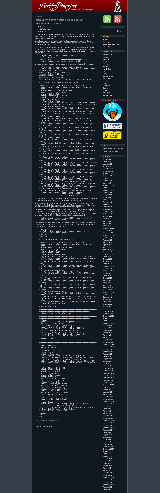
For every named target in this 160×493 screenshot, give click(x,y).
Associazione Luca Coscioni (113, 149)
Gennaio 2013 (108, 342)
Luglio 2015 (107, 276)
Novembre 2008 (108, 423)
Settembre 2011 (108, 378)
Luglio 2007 (107, 461)
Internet (105, 67)
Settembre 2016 (108, 254)
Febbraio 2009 (108, 416)
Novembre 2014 (108, 292)
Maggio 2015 (107, 280)
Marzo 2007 (107, 470)
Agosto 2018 (107, 240)
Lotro (105, 74)
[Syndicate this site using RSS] (107, 23)
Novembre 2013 (108, 318)
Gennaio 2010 (108, 399)
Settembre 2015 (108, 271)
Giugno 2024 (107, 192)
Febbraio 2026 (108, 169)
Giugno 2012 (107, 359)
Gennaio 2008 (108, 447)
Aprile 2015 (107, 283)
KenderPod (107, 69)
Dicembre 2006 (108, 477)
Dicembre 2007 (108, 449)
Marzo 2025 (107, 183)
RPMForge (78, 47)
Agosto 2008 (107, 430)
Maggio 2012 (107, 361)
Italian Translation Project (112, 44)
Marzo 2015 (107, 285)
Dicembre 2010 (108, 385)
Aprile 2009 (107, 411)
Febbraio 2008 (108, 444)
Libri (104, 71)
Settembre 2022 (108, 207)
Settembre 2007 (108, 456)
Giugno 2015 (107, 278)
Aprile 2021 (107, 219)
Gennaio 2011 (108, 382)
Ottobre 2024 (107, 188)
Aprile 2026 (107, 166)
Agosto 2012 (107, 354)
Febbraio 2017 (108, 249)
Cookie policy (108, 42)
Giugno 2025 (107, 181)
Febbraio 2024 (108, 202)
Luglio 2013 (107, 328)
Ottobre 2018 (107, 238)
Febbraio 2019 (108, 233)
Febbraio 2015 (108, 287)
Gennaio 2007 (108, 475)
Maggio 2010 (107, 392)
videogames (107, 95)
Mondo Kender (108, 76)
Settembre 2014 (108, 297)
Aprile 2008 (107, 439)
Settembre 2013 (108, 323)
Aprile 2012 (107, 363)
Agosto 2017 (107, 245)
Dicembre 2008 (108, 420)
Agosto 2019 (107, 230)
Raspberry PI (107, 86)
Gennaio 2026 (108, 171)
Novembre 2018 (108, 235)
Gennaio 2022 (108, 211)
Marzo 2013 (107, 337)
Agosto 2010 (107, 390)
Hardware (106, 64)
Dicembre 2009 (108, 401)
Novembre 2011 (108, 373)
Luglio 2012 (107, 356)
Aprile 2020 (107, 226)
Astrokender (107, 55)
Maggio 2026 (107, 164)
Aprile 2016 (107, 261)
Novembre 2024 (108, 185)
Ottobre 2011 (107, 375)
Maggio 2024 (107, 195)
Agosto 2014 (107, 299)
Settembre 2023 (108, 204)
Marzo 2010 (107, 394)
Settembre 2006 (108, 485)
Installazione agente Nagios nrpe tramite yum (59, 20)
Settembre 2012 (108, 352)
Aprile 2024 (107, 197)
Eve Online (107, 62)
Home (105, 39)
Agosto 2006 (107, 487)
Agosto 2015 (107, 273)
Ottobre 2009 (107, 406)
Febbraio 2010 (108, 397)
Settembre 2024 (108, 190)
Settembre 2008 (108, 428)
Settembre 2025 (108, 178)
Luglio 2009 (107, 409)
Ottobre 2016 (107, 252)
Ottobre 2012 (107, 349)
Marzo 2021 (107, 221)
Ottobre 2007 (107, 454)
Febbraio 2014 (108, 311)
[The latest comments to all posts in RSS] (118, 23)
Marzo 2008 (107, 442)
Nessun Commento (54, 420)
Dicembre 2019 (108, 228)
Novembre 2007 (108, 451)
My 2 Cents (107, 47)
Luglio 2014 (107, 302)
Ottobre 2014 (107, 295)
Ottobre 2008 (107, 425)
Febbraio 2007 (108, 473)
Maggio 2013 (107, 333)
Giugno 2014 (107, 304)
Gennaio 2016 (108, 264)
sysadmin (106, 93)
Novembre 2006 (108, 480)
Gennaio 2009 (108, 418)
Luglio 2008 (107, 432)
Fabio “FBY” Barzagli (110, 151)
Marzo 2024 (107, 200)
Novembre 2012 (108, 347)
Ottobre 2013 (107, 321)
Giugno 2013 (107, 330)
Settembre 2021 (108, 214)
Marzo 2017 (107, 247)
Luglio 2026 (107, 162)
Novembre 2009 (108, 404)
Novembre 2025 (108, 173)
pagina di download (52, 49)
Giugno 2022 (107, 209)
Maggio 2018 (107, 242)
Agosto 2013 (107, 325)
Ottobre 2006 (107, 482)
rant (104, 83)
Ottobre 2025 (107, 176)
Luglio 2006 (107, 489)
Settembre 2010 (108, 387)
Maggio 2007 (107, 466)
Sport (105, 90)
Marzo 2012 (107, 366)
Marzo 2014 (107, 309)
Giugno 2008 (107, 435)
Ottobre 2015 (107, 268)
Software (44, 420)
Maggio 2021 (107, 216)
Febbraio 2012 (108, 368)
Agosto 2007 (107, 458)
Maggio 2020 (107, 223)
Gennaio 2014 (108, 314)
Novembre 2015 (108, 266)
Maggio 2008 (107, 437)
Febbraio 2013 (108, 340)
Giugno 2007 (107, 463)
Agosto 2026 (107, 159)
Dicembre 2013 (108, 316)
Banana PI (106, 57)
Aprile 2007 (107, 468)
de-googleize (107, 59)
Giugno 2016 (107, 259)
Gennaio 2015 (108, 290)
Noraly (105, 81)
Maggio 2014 (107, 306)
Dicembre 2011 (108, 371)
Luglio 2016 (107, 257)
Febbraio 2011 (108, 380)
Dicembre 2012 (108, 344)
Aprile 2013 (107, 335)
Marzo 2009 (107, 413)
